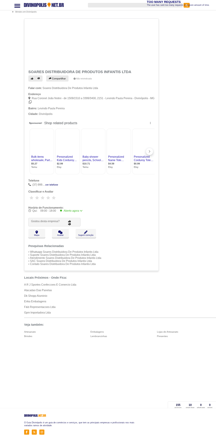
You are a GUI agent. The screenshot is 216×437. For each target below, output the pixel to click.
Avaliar (60, 235)
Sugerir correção (85, 235)
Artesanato (30, 331)
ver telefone (51, 184)
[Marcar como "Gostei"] (32, 78)
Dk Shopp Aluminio (35, 295)
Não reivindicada (84, 78)
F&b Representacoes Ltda (40, 307)
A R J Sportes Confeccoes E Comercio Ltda (50, 284)
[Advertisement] (91, 43)
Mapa (36, 235)
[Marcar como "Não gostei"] (39, 78)
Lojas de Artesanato (167, 331)
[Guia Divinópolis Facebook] (27, 432)
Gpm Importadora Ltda (37, 312)
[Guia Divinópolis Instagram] (42, 432)
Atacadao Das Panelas (38, 290)
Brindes (28, 336)
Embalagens (97, 331)
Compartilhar (58, 78)
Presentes (162, 336)
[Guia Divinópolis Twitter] (35, 432)
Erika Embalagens (35, 301)
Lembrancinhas (98, 336)
